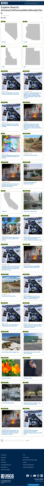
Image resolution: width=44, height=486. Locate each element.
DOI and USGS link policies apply (30, 459)
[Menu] (42, 3)
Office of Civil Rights (5, 469)
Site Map (3, 459)
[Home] (4, 4)
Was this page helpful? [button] (33, 484)
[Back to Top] (40, 482)
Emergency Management (28, 467)
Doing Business (4, 467)
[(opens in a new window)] (27, 475)
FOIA (24, 455)
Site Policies (3, 457)
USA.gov (25, 462)
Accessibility (3, 455)
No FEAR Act (3, 462)
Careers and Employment (28, 464)
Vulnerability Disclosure (6, 464)
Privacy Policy (26, 457)
